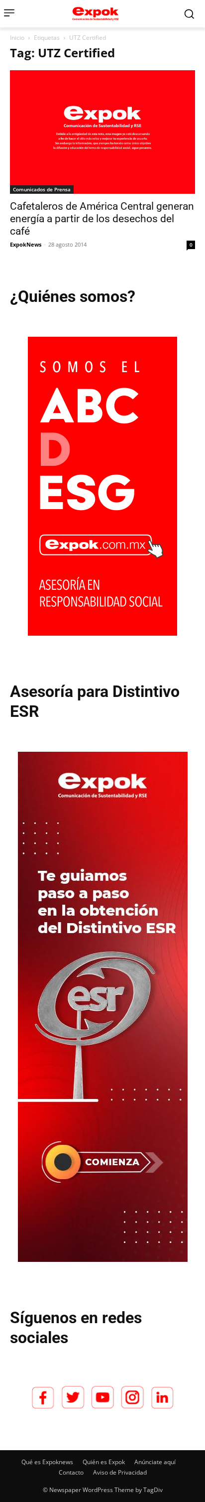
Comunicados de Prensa (42, 189)
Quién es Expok (104, 1462)
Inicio (17, 37)
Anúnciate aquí (155, 1462)
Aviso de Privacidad (120, 1472)
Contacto (71, 1472)
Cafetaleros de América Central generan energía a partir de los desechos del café (102, 218)
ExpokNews (25, 244)
